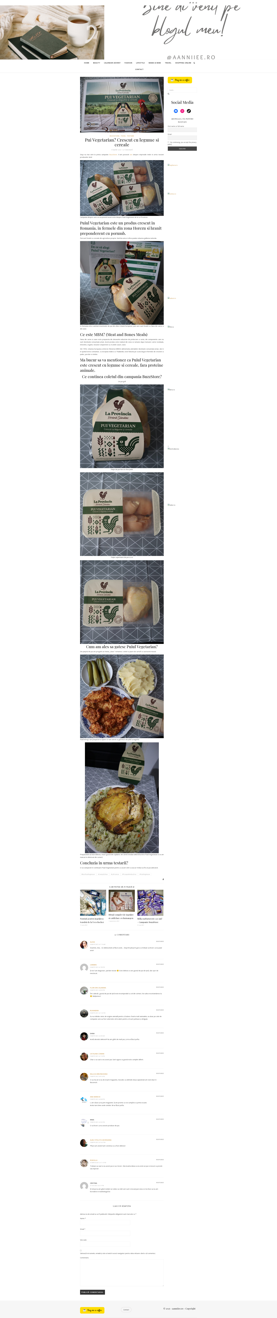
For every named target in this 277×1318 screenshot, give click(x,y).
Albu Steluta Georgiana (100, 1140)
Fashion (128, 63)
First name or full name (176, 126)
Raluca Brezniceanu (99, 1074)
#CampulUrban (103, 874)
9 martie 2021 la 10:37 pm (97, 1142)
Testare (130, 136)
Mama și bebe (155, 63)
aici (131, 154)
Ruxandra (94, 1010)
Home (86, 63)
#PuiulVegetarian (145, 874)
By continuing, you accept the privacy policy (182, 143)
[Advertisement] (182, 260)
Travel (168, 63)
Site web (83, 1240)
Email (82, 1229)
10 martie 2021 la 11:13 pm (98, 1162)
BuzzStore (113, 154)
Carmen (93, 965)
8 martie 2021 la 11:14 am (97, 944)
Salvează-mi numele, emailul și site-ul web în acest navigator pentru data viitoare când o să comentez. (118, 1253)
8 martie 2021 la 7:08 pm (97, 967)
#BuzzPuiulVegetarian (88, 874)
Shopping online (183, 63)
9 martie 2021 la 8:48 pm (97, 1099)
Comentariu (84, 1258)
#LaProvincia (115, 874)
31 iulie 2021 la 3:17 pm (97, 1185)
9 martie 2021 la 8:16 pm (97, 1076)
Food (123, 136)
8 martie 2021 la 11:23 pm (97, 1013)
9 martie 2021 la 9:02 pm (97, 1122)
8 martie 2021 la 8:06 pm (97, 990)
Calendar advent (112, 63)
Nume (83, 1218)
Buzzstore (115, 136)
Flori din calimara (98, 988)
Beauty (96, 63)
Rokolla (93, 1160)
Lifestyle (140, 63)
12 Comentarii (127, 150)
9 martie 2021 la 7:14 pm (97, 1056)
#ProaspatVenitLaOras (129, 874)
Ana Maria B (95, 1097)
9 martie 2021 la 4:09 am (97, 1036)
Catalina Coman (97, 1054)
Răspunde (160, 941)
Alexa (92, 942)
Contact (139, 69)
